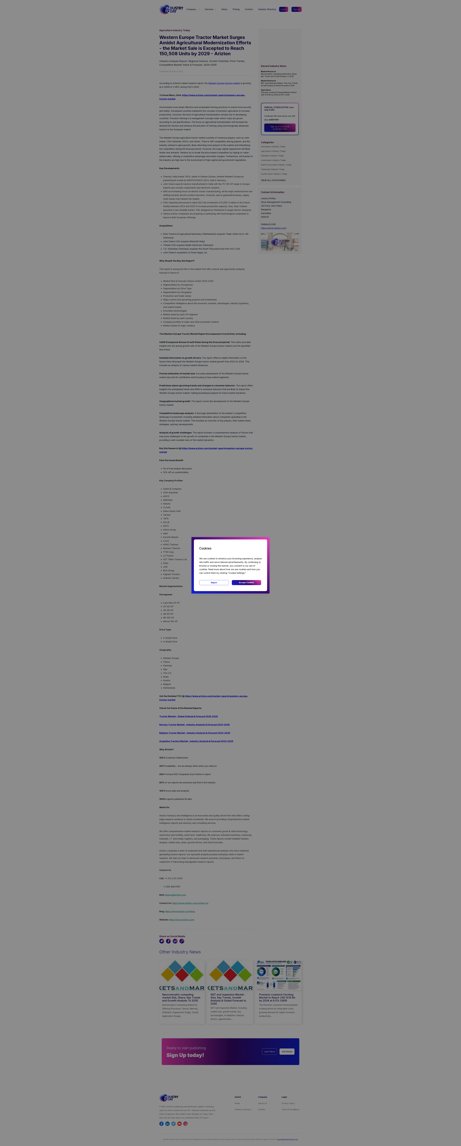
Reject (214, 582)
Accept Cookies (246, 582)
